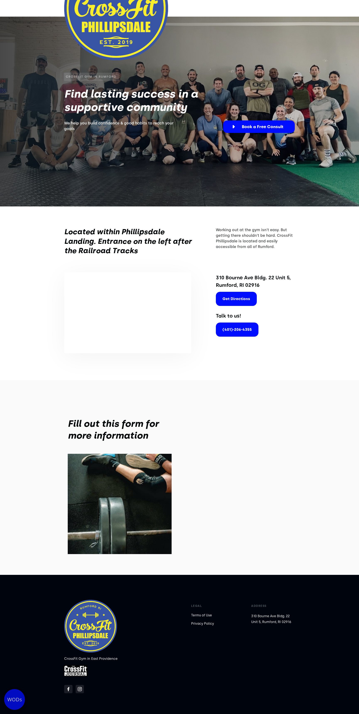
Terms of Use (201, 615)
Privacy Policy (202, 624)
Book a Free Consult (262, 126)
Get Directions (236, 299)
